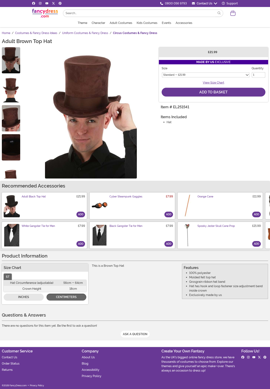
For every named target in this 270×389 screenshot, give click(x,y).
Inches (23, 297)
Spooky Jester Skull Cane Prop (216, 225)
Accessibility (90, 370)
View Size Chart (213, 82)
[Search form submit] (219, 13)
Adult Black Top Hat (34, 196)
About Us (88, 357)
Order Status (10, 363)
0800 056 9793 (176, 3)
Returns (7, 370)
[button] (232, 13)
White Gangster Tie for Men (38, 225)
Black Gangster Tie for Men (125, 225)
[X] (53, 3)
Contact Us (204, 3)
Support (232, 3)
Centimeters (66, 297)
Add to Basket (213, 92)
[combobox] (139, 13)
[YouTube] (46, 3)
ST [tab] (8, 277)
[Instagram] (40, 3)
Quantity (258, 68)
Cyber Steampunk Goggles (125, 196)
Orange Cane (205, 196)
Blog (85, 363)
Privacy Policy (91, 376)
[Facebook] (33, 3)
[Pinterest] (60, 3)
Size (164, 68)
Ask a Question (135, 334)
